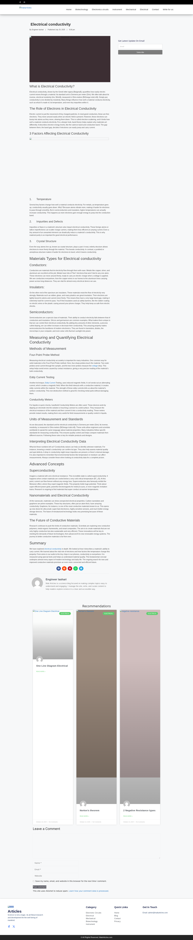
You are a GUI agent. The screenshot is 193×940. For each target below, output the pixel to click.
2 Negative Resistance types (139, 810)
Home (68, 9)
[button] (58, 568)
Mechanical (131, 9)
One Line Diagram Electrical (52, 665)
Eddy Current (50, 383)
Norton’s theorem (89, 810)
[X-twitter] (14, 926)
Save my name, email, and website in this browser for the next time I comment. (71, 881)
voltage (95, 366)
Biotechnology (81, 9)
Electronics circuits (100, 9)
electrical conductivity (52, 549)
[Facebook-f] (9, 926)
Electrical (144, 9)
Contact (155, 9)
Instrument (117, 9)
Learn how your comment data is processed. (89, 891)
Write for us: (168, 9)
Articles (15, 911)
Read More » (40, 671)
